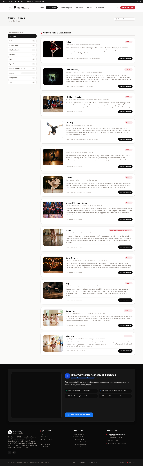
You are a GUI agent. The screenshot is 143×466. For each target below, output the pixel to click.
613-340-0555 (18, 1)
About (74, 462)
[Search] (117, 7)
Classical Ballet (78, 437)
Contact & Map (45, 447)
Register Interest (125, 58)
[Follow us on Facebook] (138, 1)
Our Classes (52, 7)
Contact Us (100, 7)
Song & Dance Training (80, 444)
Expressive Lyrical (78, 439)
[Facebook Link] (9, 452)
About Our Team (45, 444)
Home (42, 7)
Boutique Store (45, 442)
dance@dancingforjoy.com (117, 443)
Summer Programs (66, 7)
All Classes (13, 36)
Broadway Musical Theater (81, 442)
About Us (89, 7)
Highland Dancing (78, 434)
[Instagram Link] (14, 452)
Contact (82, 462)
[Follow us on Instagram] (140, 1)
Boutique (79, 7)
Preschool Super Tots (80, 447)
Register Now (127, 7)
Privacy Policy (93, 462)
